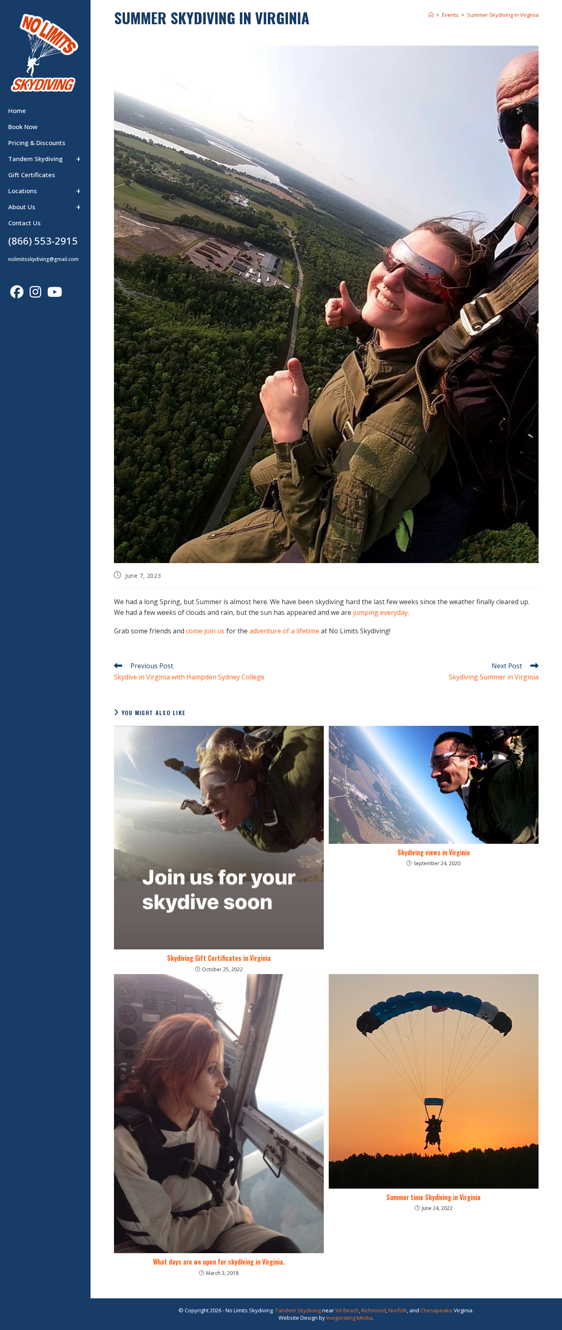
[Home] (431, 14)
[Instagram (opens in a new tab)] (36, 291)
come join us (205, 630)
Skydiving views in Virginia (433, 853)
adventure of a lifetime (284, 630)
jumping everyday (380, 612)
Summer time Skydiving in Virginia (433, 1197)
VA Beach (347, 1310)
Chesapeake (436, 1310)
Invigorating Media (349, 1317)
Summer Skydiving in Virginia (503, 14)
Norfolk (397, 1310)
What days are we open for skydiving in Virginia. (219, 1262)
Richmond (373, 1310)
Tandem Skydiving (298, 1310)
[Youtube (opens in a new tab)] (55, 291)
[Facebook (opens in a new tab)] (18, 291)
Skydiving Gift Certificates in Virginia (219, 958)
